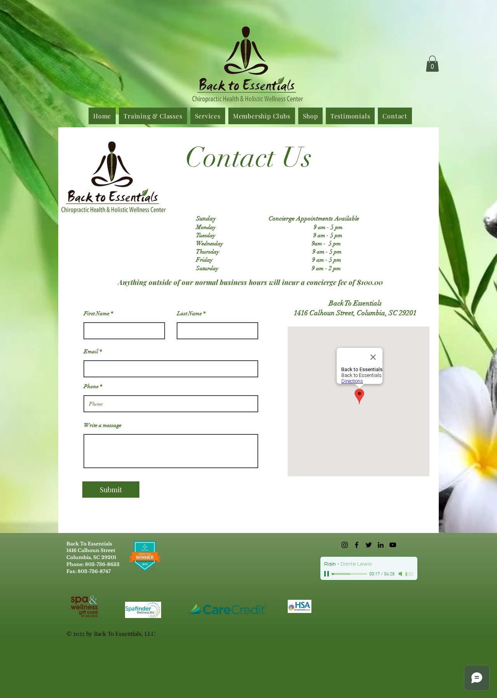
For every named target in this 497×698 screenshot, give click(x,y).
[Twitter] (369, 545)
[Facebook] (357, 545)
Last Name (189, 313)
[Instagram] (345, 545)
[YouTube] (393, 545)
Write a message (103, 425)
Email (91, 351)
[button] (432, 64)
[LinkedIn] (381, 545)
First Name (96, 313)
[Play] (327, 574)
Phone (91, 386)
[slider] (410, 574)
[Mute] (401, 574)
